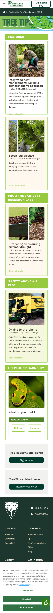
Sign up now (26, 460)
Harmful (34, 428)
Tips (30, 538)
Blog (30, 551)
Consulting (10, 543)
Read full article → (17, 114)
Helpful (18, 428)
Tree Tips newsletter (37, 543)
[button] (39, 508)
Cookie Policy (24, 585)
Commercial (10, 538)
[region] (26, 587)
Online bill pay (41, 4)
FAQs (30, 547)
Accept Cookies (26, 607)
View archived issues (26, 486)
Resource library (35, 534)
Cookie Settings (26, 591)
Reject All (26, 599)
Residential (10, 534)
